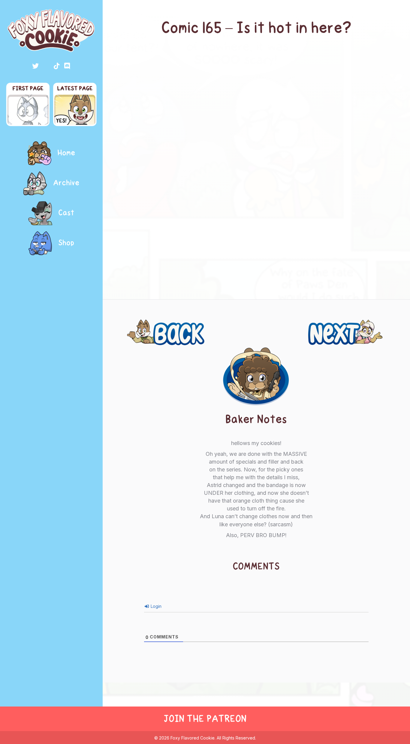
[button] (35, 65)
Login (155, 606)
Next (380, 325)
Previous (143, 325)
